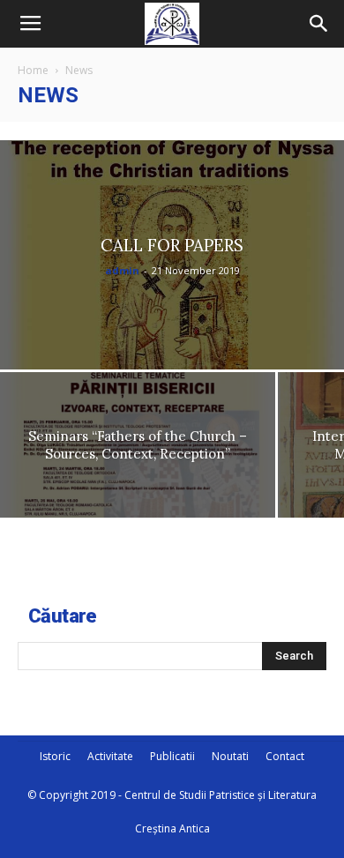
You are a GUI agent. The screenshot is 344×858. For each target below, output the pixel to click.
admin (122, 270)
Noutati (230, 756)
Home (33, 70)
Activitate (110, 756)
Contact (284, 756)
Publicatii (172, 756)
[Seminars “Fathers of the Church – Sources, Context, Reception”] (137, 445)
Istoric (55, 756)
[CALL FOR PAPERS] (172, 254)
